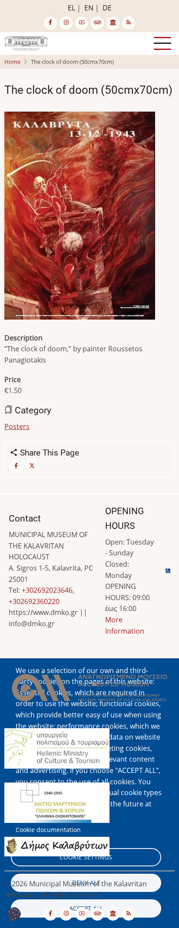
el (71, 8)
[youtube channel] (81, 23)
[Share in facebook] (16, 465)
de (107, 8)
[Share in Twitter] (31, 465)
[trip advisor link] (97, 23)
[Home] (26, 42)
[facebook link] (50, 23)
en (88, 8)
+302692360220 (34, 601)
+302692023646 (47, 590)
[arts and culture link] (112, 23)
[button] (89, 690)
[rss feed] (128, 23)
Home (12, 62)
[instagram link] (66, 23)
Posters (17, 426)
